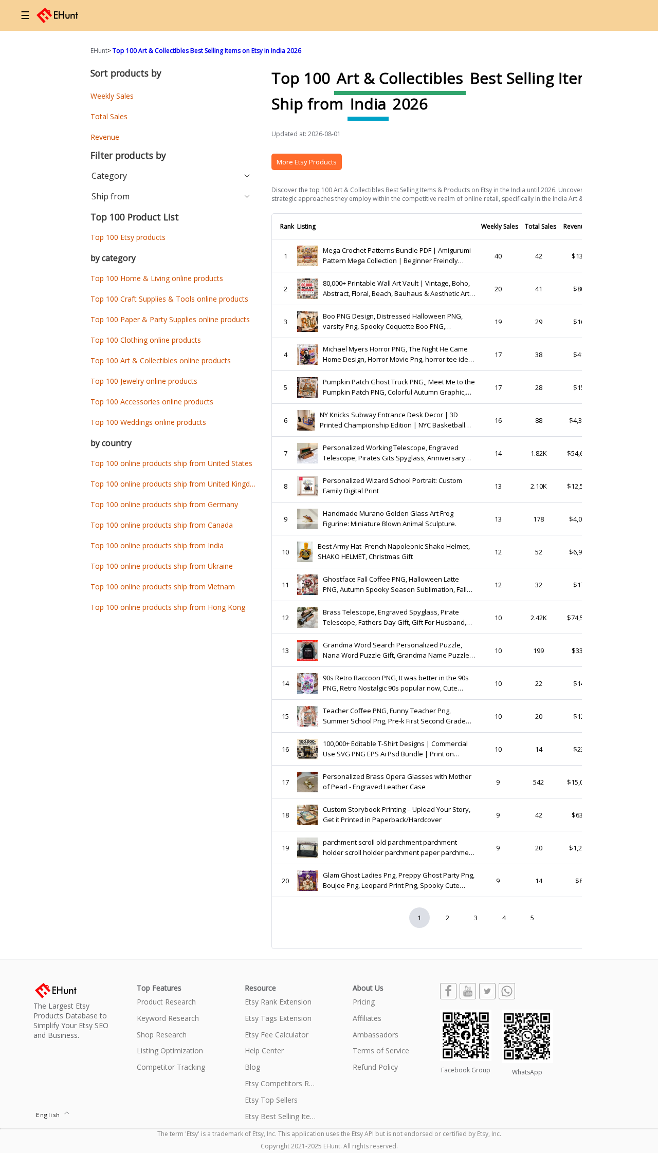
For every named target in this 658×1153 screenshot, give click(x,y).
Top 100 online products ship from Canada (161, 525)
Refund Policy (375, 1067)
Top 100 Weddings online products (148, 422)
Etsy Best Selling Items (281, 1116)
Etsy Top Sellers (271, 1100)
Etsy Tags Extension (278, 1018)
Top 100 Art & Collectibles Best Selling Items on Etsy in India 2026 (207, 50)
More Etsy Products (307, 161)
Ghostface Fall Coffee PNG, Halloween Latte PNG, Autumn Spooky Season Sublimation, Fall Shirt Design (395, 584)
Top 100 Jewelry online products (143, 381)
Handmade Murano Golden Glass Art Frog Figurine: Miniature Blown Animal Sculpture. (389, 518)
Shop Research (162, 1035)
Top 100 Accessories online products (151, 401)
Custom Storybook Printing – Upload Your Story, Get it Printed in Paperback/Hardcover (396, 814)
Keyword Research (168, 1018)
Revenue (104, 137)
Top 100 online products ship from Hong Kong (167, 607)
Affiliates (367, 1018)
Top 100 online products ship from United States (171, 463)
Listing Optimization (170, 1051)
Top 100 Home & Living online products (156, 278)
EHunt (98, 50)
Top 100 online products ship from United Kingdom (175, 484)
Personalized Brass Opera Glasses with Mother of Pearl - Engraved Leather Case (397, 781)
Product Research (166, 1002)
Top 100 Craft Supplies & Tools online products (169, 299)
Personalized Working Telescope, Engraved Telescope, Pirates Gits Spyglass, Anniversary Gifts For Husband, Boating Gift (394, 453)
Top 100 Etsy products (128, 237)
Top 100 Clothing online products (145, 340)
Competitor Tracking (171, 1067)
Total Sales (108, 116)
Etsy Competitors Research (281, 1084)
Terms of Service (381, 1051)
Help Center (264, 1051)
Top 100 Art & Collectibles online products (160, 360)
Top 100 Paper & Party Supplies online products (170, 319)
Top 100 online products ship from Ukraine (161, 566)
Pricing (364, 1002)
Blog (252, 1067)
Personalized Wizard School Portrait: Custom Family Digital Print (392, 485)
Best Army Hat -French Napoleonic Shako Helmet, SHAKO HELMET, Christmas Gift (394, 551)
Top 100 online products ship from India (157, 545)
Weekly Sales (112, 96)
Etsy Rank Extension (278, 1002)
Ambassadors (375, 1035)
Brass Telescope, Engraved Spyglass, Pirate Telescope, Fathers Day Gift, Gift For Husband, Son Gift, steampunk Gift (394, 617)
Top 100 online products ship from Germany (164, 504)
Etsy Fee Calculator (276, 1035)
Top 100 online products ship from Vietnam (162, 586)
